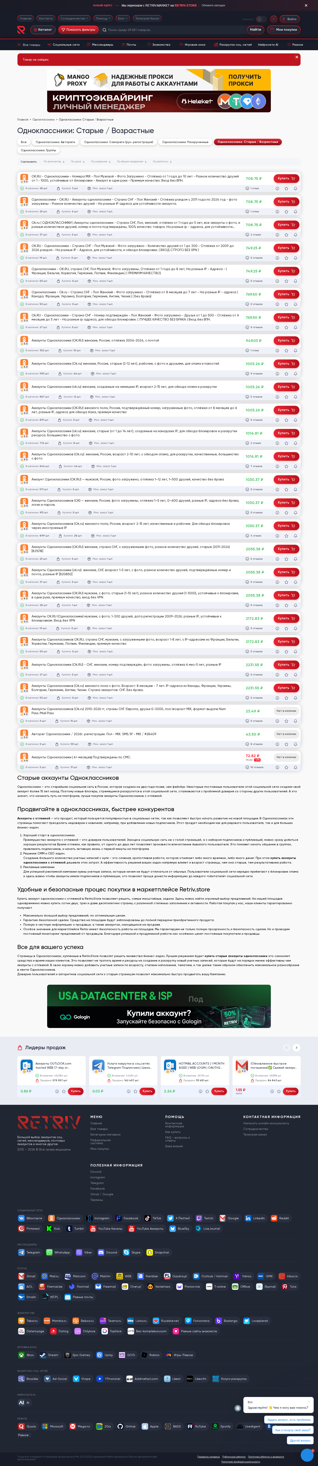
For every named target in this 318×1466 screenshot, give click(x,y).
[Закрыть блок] (306, 5)
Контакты (46, 18)
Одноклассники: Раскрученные (185, 142)
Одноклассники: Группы (38, 150)
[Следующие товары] (296, 1048)
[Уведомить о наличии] (295, 188)
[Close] (296, 57)
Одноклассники (43, 119)
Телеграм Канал (147, 18)
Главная (25, 18)
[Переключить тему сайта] (262, 19)
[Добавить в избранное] (286, 188)
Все (24, 142)
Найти (255, 30)
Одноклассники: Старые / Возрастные (248, 142)
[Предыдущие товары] (287, 1048)
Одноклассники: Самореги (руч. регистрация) (118, 142)
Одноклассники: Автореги (55, 142)
